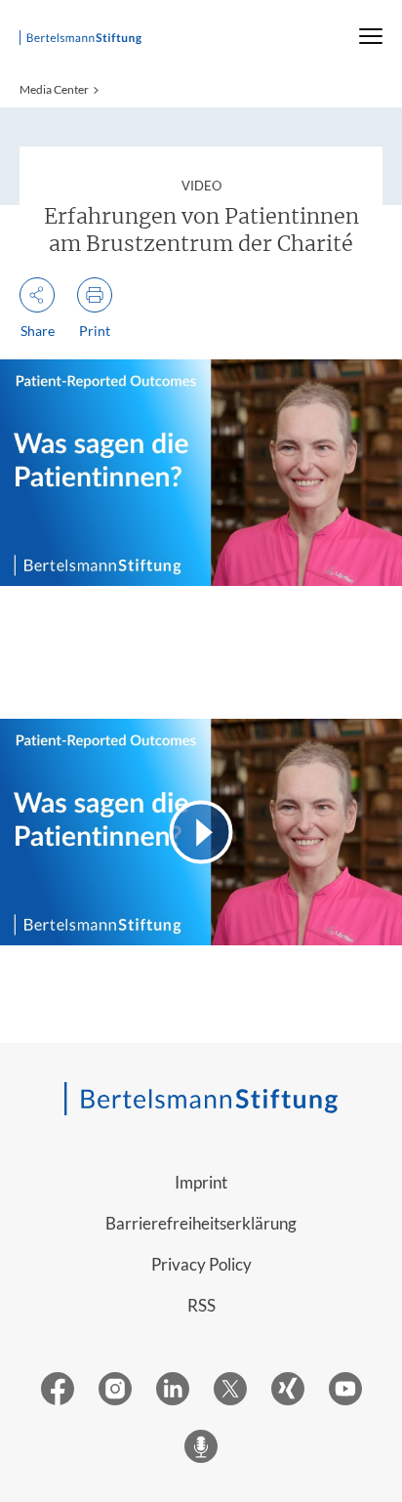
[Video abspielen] (201, 832)
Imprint (201, 1182)
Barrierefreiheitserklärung (201, 1223)
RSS (201, 1305)
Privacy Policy (201, 1264)
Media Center (54, 89)
